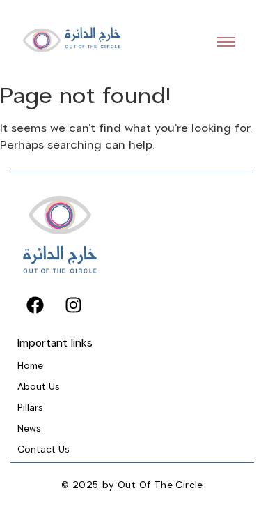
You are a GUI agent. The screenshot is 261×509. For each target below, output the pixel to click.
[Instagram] (73, 305)
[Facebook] (34, 305)
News (29, 428)
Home (30, 365)
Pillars (30, 407)
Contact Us (43, 449)
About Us (38, 386)
